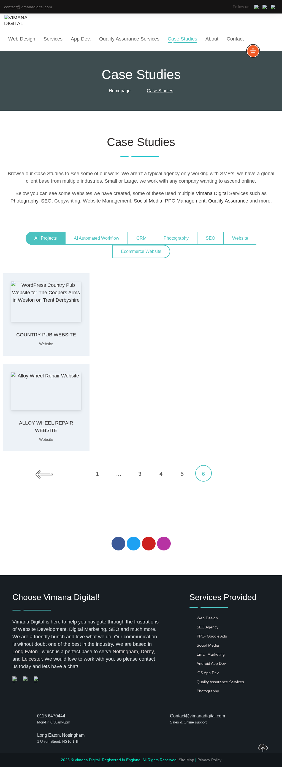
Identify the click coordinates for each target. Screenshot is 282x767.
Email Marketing (211, 654)
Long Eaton (25, 651)
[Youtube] (149, 543)
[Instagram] (164, 543)
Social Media (148, 201)
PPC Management (185, 201)
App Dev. (81, 38)
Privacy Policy (209, 760)
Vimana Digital (212, 193)
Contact (235, 38)
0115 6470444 (51, 716)
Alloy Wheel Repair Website (46, 426)
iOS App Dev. (208, 673)
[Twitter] (133, 543)
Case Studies (182, 38)
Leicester (32, 659)
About (211, 38)
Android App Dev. (212, 663)
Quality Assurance (228, 201)
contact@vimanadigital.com (28, 7)
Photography (24, 201)
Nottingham (125, 651)
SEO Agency (207, 627)
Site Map (186, 760)
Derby (147, 651)
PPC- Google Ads (212, 636)
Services (53, 38)
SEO (46, 201)
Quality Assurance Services (129, 38)
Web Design (21, 38)
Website (46, 344)
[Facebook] (118, 543)
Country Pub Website (46, 334)
